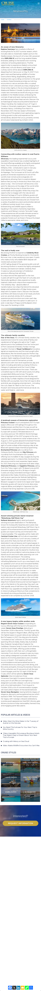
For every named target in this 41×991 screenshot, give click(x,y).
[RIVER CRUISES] (30, 794)
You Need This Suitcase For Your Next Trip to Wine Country (20, 728)
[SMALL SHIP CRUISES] (30, 765)
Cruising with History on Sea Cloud (16, 741)
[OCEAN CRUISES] (10, 794)
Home (2, 19)
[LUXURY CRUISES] (10, 780)
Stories (9, 19)
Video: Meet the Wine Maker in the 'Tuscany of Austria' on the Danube (20, 722)
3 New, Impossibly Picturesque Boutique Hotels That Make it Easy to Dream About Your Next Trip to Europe (21, 735)
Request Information (20, 823)
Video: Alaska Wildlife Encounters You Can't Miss (21, 745)
